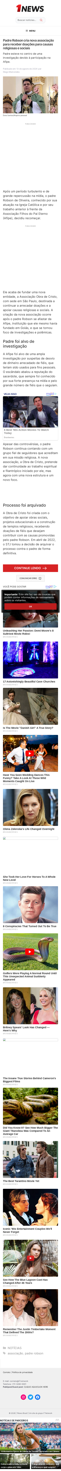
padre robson (34, 1353)
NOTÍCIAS (15, 1348)
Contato (6, 1372)
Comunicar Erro (28, 578)
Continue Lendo (27, 568)
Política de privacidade (22, 1372)
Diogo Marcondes (11, 72)
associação (15, 1353)
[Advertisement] (30, 155)
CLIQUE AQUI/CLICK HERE (36, 1387)
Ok (30, 606)
